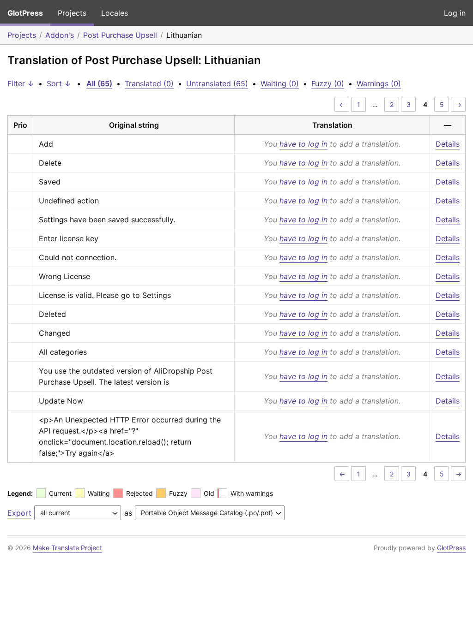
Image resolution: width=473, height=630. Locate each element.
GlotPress (25, 13)
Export (19, 512)
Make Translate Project (67, 548)
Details (448, 144)
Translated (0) (149, 83)
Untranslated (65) (217, 83)
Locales (114, 13)
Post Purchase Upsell (120, 35)
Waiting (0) (280, 83)
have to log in (303, 144)
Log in (455, 13)
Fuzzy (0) (327, 83)
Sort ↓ (59, 83)
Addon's (59, 35)
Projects (72, 13)
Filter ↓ (20, 83)
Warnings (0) (379, 83)
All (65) (99, 83)
